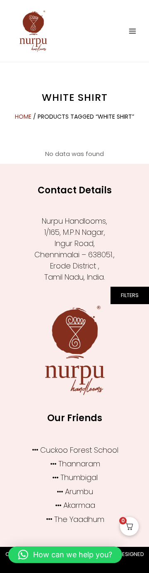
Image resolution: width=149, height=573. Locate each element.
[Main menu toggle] (132, 30)
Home (23, 116)
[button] (65, 554)
